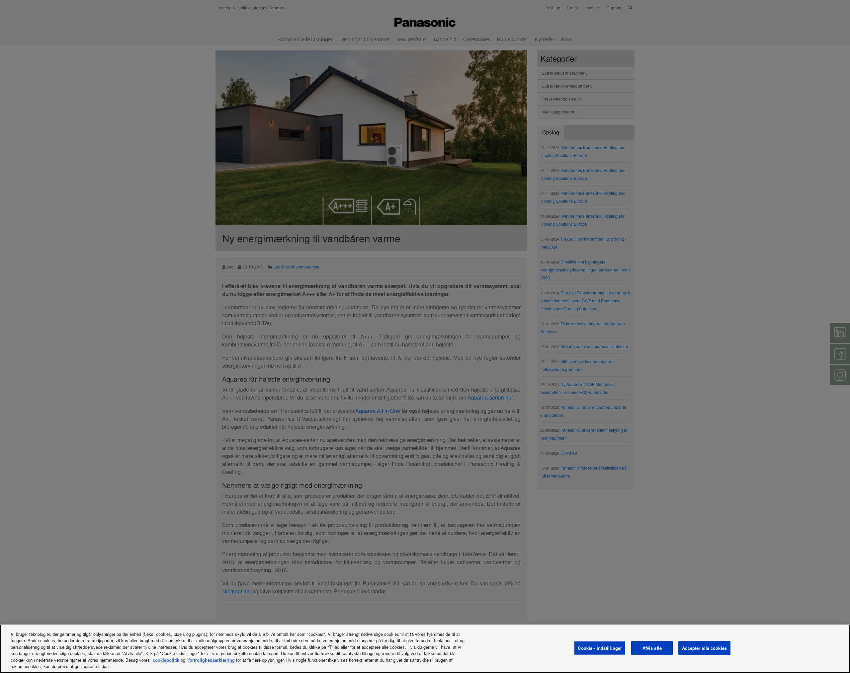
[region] (425, 648)
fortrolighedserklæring (211, 660)
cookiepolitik (166, 660)
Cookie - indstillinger (600, 648)
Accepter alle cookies (704, 648)
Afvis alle (652, 648)
